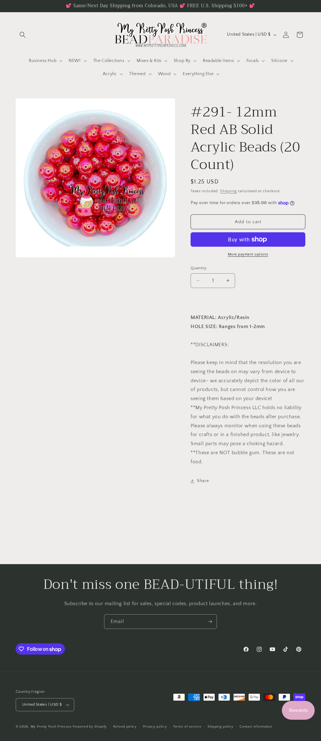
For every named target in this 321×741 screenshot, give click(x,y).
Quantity (199, 268)
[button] (22, 35)
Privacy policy (155, 726)
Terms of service (187, 726)
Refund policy (125, 726)
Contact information (255, 726)
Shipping (228, 191)
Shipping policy (221, 726)
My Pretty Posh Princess (51, 726)
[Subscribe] (210, 621)
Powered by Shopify (90, 726)
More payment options (248, 254)
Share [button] (203, 480)
